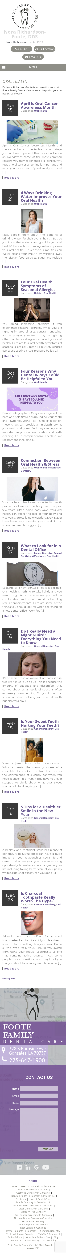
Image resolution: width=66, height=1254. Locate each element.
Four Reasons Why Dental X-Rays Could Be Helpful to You (40, 374)
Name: (15, 1088)
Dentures (21, 1199)
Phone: (15, 1103)
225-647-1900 (27, 1060)
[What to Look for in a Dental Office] (32, 574)
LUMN (31, 1248)
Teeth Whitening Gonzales (20, 1234)
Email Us (34, 57)
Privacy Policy (32, 1240)
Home (14, 1186)
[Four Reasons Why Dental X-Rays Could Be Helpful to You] (32, 399)
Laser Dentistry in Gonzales (33, 1208)
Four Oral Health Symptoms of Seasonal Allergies (38, 285)
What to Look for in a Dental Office (41, 547)
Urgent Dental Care (40, 1199)
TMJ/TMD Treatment (49, 1234)
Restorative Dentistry (33, 1221)
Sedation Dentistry (50, 1230)
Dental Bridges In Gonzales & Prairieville (33, 1195)
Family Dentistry (43, 552)
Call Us (22, 49)
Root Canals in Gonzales (33, 1227)
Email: (15, 1096)
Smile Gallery (15, 1237)
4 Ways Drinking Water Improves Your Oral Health (41, 196)
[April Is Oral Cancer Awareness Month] (32, 132)
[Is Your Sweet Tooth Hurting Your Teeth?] (32, 750)
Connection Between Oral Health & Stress (40, 462)
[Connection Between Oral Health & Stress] (32, 489)
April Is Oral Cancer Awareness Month (39, 105)
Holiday (38, 292)
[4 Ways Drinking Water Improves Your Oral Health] (32, 221)
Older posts (8, 978)
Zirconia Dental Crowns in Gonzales (33, 1218)
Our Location (45, 49)
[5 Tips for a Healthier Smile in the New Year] (32, 836)
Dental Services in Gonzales (33, 1189)
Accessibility (49, 1240)
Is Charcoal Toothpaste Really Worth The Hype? (38, 897)
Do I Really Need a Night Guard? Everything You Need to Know (41, 636)
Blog (56, 1237)
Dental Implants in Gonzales (33, 1224)
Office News (38, 556)
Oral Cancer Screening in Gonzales (33, 1214)
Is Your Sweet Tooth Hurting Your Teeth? (40, 723)
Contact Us (15, 1240)
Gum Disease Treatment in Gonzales (33, 1205)
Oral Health (40, 110)
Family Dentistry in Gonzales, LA (33, 1202)
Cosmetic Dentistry (44, 904)
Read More (11, 177)
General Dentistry (44, 646)
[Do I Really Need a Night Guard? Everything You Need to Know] (32, 664)
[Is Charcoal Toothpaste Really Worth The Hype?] (32, 923)
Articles (33, 1180)
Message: (14, 1109)
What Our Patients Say (38, 1237)
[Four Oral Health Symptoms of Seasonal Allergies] (32, 309)
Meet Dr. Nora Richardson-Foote (38, 1186)
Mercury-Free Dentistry (33, 1211)
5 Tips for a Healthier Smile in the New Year (41, 810)
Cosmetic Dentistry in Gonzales (33, 1192)
